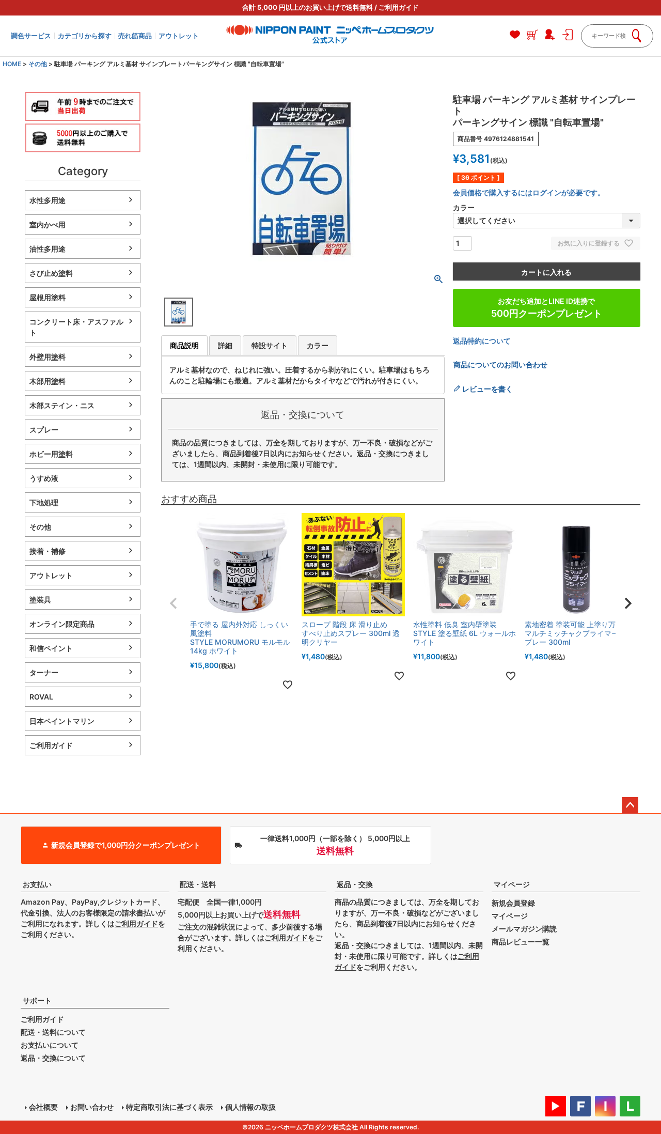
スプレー (43, 429)
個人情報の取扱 (250, 1106)
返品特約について (482, 340)
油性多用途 (47, 248)
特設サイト (269, 345)
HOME (12, 64)
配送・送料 (198, 884)
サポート (37, 1000)
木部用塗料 (47, 381)
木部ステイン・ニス (62, 405)
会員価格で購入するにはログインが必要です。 (529, 192)
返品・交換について (53, 1057)
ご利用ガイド (399, 7)
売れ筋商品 (135, 36)
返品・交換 (355, 884)
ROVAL (41, 696)
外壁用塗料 (47, 356)
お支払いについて (49, 1044)
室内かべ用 (47, 224)
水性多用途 (47, 200)
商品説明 (184, 345)
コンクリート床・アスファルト (76, 327)
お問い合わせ (92, 1106)
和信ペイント (51, 648)
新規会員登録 (513, 902)
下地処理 (43, 502)
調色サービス (31, 36)
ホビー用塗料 (51, 453)
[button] (173, 603)
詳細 (225, 345)
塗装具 (40, 599)
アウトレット (179, 36)
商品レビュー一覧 (520, 941)
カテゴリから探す (85, 36)
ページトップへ (630, 805)
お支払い (37, 884)
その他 (37, 64)
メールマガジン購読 (524, 928)
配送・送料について (53, 1032)
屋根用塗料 (47, 297)
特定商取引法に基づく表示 (169, 1106)
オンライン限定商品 (62, 623)
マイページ (512, 884)
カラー (317, 345)
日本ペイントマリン (62, 721)
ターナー (43, 672)
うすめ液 (43, 478)
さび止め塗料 (51, 273)
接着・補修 (47, 551)
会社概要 (43, 1106)
